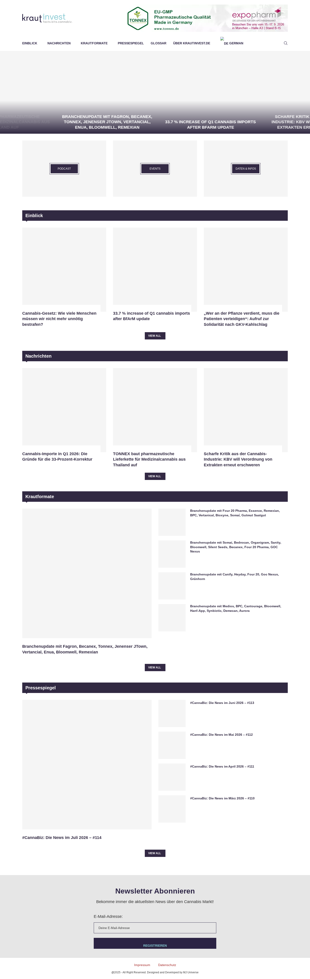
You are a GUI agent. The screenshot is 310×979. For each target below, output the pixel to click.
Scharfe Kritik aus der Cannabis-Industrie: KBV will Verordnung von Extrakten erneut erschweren (260, 122)
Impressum (142, 965)
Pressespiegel (131, 43)
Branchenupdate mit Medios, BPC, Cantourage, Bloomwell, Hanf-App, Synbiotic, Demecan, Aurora (235, 608)
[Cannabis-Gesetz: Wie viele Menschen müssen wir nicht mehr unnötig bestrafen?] (64, 270)
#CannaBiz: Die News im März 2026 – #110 (222, 798)
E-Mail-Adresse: (108, 916)
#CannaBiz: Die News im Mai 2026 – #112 (221, 734)
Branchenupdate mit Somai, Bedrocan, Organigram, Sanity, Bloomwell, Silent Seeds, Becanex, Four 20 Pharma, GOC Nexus (235, 547)
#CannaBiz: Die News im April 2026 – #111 (222, 766)
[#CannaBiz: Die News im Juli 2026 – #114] (87, 764)
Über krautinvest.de (191, 43)
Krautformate (94, 43)
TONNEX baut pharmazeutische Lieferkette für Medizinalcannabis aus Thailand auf (149, 459)
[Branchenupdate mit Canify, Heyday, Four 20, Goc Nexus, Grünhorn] (172, 586)
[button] (8, 92)
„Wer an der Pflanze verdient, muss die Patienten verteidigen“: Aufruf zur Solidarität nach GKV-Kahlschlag (241, 319)
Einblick (29, 43)
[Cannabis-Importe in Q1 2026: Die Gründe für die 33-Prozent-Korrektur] (64, 410)
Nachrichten (59, 43)
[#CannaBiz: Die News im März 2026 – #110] (172, 809)
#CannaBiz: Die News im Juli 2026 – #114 (61, 837)
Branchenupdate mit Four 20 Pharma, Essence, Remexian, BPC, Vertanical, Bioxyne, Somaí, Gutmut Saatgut (235, 513)
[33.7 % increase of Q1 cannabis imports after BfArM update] (157, 92)
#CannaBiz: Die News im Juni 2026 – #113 (222, 703)
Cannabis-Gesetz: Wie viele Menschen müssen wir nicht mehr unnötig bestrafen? (59, 319)
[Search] (285, 43)
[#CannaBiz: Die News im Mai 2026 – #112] (172, 745)
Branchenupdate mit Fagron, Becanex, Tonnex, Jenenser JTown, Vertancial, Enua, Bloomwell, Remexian (54, 122)
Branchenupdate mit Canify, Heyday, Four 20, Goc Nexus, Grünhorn (234, 576)
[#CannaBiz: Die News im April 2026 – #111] (172, 777)
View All (154, 335)
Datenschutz (167, 965)
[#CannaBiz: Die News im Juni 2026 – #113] (172, 713)
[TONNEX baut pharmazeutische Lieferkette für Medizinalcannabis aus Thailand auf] (155, 410)
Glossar (158, 43)
